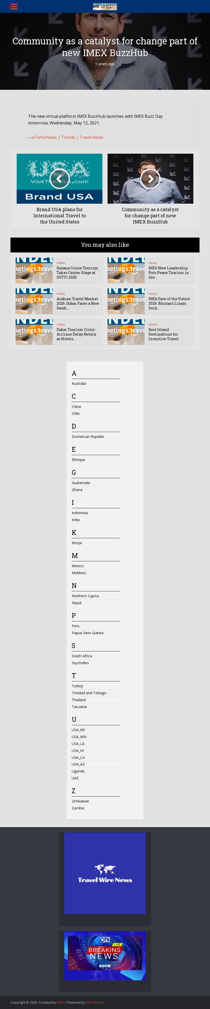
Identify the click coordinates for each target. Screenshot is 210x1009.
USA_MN (79, 736)
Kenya (77, 542)
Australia (79, 383)
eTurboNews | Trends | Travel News (67, 137)
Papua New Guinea (87, 632)
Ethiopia (78, 459)
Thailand (79, 699)
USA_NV (78, 729)
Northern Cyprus (85, 595)
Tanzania (79, 706)
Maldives (79, 572)
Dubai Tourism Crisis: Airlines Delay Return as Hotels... (76, 334)
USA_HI (78, 750)
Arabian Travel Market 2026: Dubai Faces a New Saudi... (78, 303)
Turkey (77, 685)
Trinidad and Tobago (89, 692)
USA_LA (78, 743)
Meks (61, 1002)
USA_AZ (78, 764)
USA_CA (78, 757)
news (61, 262)
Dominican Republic (88, 436)
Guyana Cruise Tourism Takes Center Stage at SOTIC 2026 (77, 273)
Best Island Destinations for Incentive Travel (164, 334)
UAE (75, 778)
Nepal (76, 602)
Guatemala (81, 482)
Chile (76, 413)
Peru (75, 625)
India (76, 519)
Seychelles (80, 662)
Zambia (78, 808)
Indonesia (80, 512)
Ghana (77, 489)
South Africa (82, 655)
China (76, 406)
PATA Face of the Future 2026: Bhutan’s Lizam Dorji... (169, 303)
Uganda (78, 771)
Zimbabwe (80, 801)
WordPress (94, 1002)
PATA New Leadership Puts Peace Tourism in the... (169, 273)
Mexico (78, 565)
